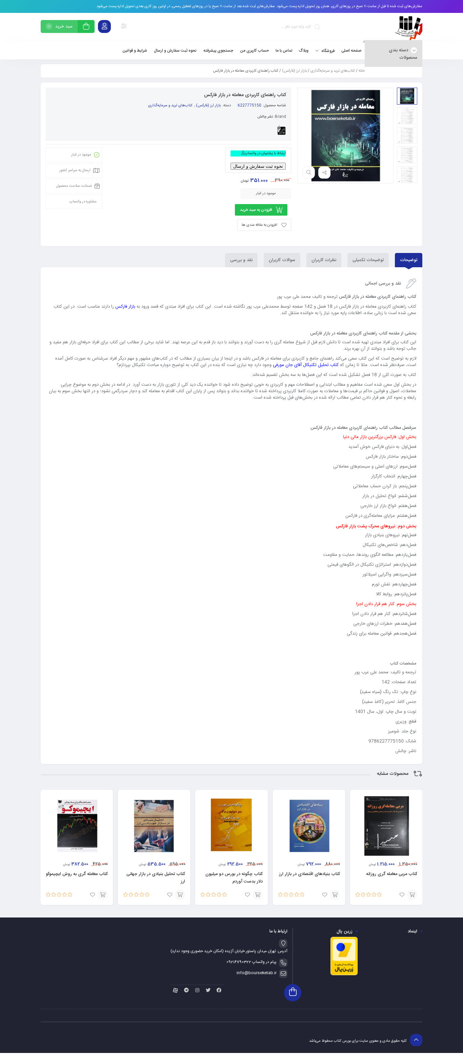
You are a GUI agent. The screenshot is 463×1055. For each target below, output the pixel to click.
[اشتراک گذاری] (324, 172)
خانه (362, 71)
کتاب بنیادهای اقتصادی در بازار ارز (309, 874)
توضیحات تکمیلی (368, 260)
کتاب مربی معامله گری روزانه (391, 874)
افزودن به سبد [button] (412, 895)
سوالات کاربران (282, 260)
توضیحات (408, 260)
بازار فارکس (125, 306)
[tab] (408, 260)
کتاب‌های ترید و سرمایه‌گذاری (332, 71)
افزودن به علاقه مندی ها (259, 225)
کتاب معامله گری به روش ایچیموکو (77, 874)
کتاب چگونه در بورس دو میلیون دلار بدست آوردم (234, 877)
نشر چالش (265, 117)
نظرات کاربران (323, 260)
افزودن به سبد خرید (256, 209)
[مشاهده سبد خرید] (86, 27)
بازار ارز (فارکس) (294, 71)
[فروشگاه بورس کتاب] (408, 27)
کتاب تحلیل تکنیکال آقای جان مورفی (306, 365)
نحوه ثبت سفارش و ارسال (258, 166)
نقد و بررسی (241, 260)
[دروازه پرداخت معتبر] (344, 974)
